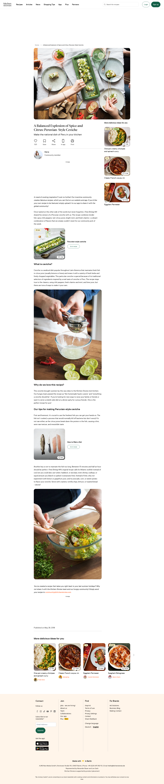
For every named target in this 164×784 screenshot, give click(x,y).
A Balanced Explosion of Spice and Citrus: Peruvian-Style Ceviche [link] (63, 45)
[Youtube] (47, 711)
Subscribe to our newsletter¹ (42, 718)
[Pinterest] (51, 711)
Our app (63, 716)
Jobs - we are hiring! (67, 705)
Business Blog (115, 708)
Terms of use (90, 708)
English (96, 727)
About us (63, 708)
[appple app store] (46, 744)
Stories (37, 45)
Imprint (88, 705)
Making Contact (115, 711)
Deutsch (88, 727)
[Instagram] (40, 711)
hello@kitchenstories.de (116, 766)
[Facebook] (37, 711)
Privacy (87, 711)
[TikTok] (44, 711)
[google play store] (46, 749)
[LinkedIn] (54, 711)
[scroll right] (134, 655)
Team (62, 711)
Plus (64, 719)
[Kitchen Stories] (7, 4)
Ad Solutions (114, 705)
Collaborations (65, 713)
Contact (88, 716)
